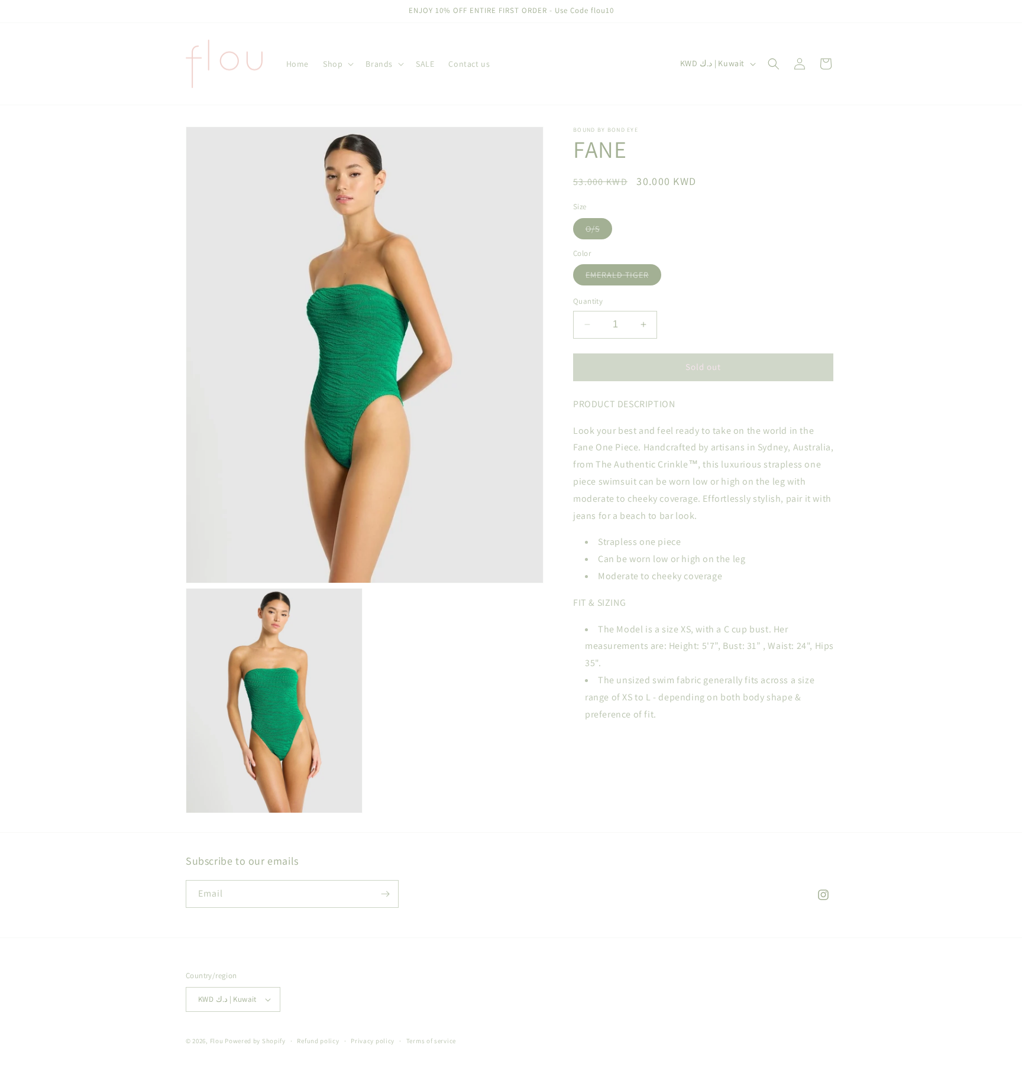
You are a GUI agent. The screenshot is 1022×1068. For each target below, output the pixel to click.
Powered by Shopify (255, 1041)
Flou (217, 1041)
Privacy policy (372, 1041)
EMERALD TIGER (623, 277)
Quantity (588, 301)
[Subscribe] (385, 894)
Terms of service (431, 1041)
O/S (599, 230)
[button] (337, 63)
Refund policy (318, 1041)
